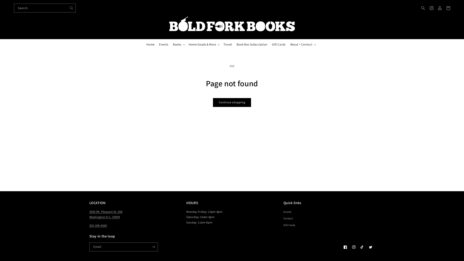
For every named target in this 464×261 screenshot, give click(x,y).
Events (287, 212)
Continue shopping (232, 102)
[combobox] (45, 8)
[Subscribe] (153, 247)
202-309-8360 (98, 225)
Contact (288, 218)
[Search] (71, 8)
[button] (423, 8)
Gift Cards (289, 225)
